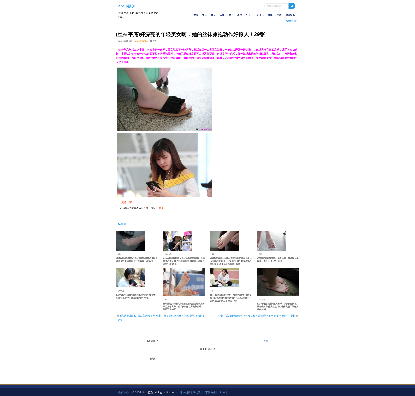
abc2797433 (142, 41)
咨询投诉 (290, 15)
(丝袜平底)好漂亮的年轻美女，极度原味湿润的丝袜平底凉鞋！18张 (256, 315)
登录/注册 (291, 20)
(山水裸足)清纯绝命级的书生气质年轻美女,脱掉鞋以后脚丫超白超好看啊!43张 (136, 296)
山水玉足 (259, 15)
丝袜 (119, 254)
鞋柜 (270, 15)
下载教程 (210, 392)
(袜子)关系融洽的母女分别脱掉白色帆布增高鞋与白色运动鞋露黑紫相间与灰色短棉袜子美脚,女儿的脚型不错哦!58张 (231, 297)
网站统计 (198, 392)
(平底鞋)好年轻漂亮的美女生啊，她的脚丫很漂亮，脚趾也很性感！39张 (278, 260)
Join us (222, 392)
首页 (196, 15)
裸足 (204, 15)
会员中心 (123, 392)
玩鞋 (222, 15)
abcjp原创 (126, 6)
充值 (279, 15)
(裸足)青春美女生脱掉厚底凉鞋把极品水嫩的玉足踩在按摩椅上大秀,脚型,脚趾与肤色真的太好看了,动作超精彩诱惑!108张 (231, 261)
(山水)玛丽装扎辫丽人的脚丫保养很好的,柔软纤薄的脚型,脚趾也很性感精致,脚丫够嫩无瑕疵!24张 (277, 306)
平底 (248, 15)
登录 (265, 340)
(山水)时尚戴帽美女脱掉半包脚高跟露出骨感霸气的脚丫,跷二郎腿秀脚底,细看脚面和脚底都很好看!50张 (184, 261)
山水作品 (168, 254)
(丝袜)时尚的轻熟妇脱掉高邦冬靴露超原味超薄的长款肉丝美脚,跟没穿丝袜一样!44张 (137, 260)
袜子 (231, 15)
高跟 (239, 15)
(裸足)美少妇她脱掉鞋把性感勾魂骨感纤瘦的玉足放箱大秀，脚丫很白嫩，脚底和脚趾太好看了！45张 (184, 306)
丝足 (213, 15)
